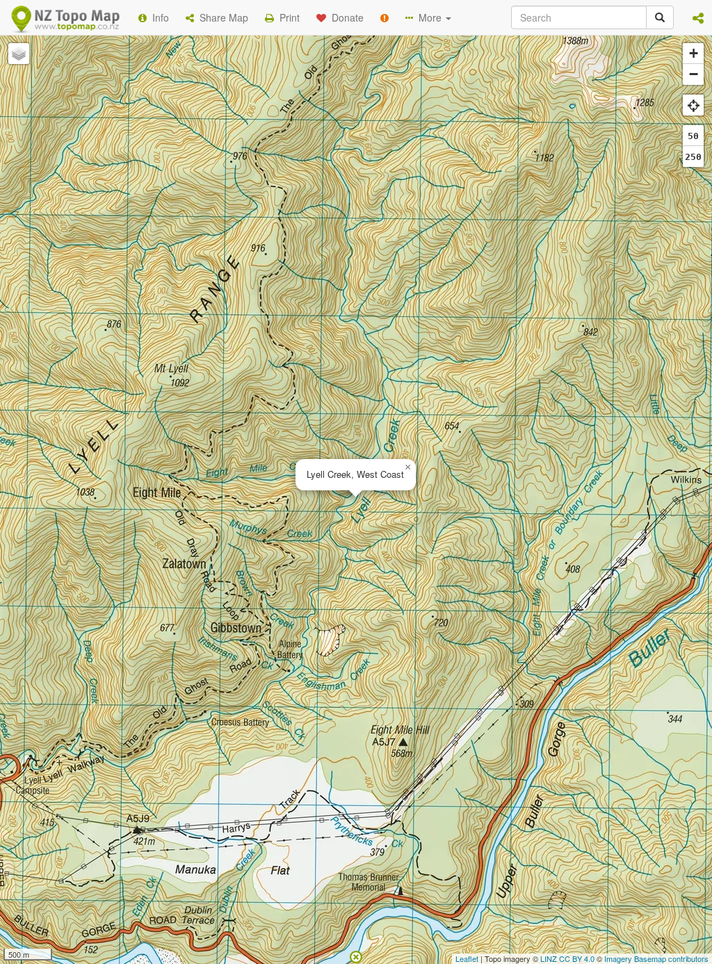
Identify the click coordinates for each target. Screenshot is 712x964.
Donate (345, 17)
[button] (698, 17)
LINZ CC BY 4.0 (567, 958)
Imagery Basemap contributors (656, 958)
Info (158, 17)
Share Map (221, 17)
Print (287, 17)
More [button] (428, 17)
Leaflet (466, 958)
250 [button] (693, 157)
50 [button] (693, 136)
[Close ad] (356, 955)
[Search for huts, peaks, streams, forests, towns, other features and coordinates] (660, 17)
